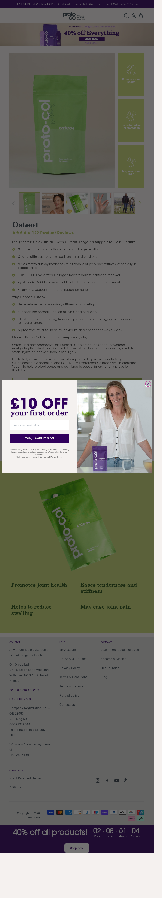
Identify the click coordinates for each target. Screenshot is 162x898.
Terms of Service (39, 457)
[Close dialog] (148, 384)
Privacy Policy (56, 457)
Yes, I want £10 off (39, 438)
